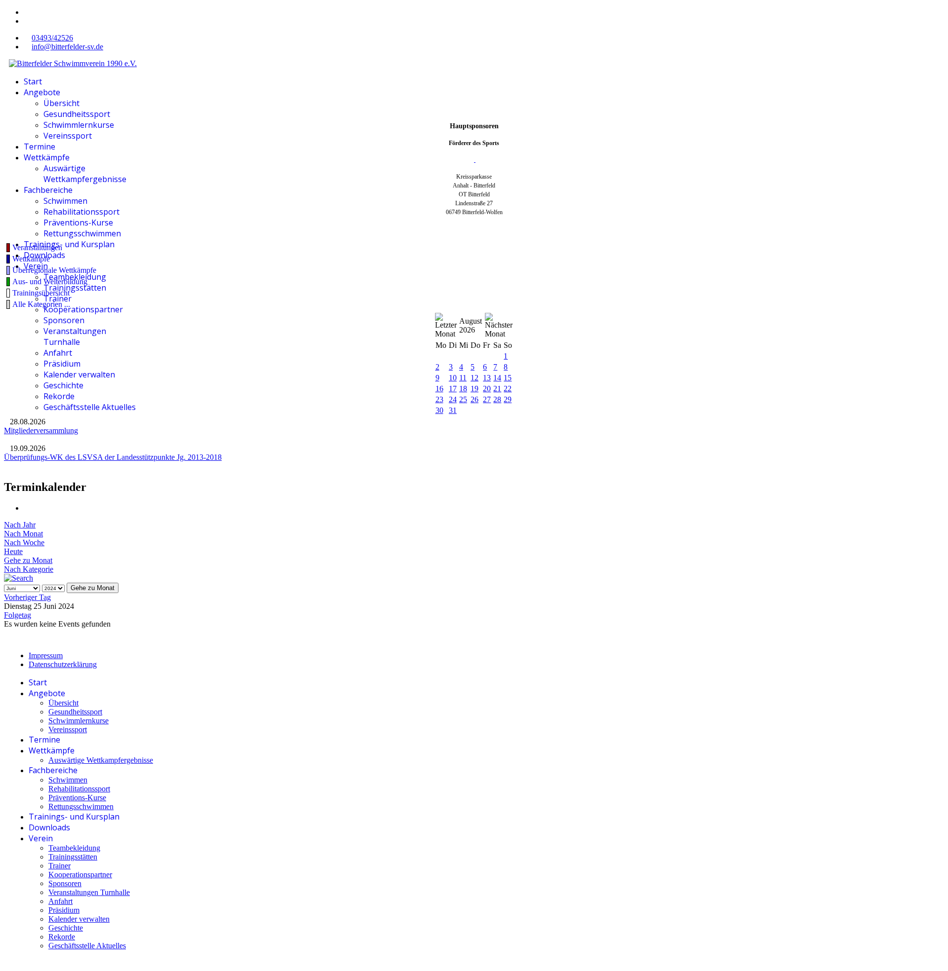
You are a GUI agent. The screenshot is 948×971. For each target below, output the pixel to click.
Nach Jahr (20, 525)
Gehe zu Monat (28, 560)
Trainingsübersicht (41, 293)
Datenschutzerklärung (63, 664)
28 (497, 399)
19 (474, 388)
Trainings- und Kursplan (69, 244)
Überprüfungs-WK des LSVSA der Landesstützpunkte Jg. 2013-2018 (113, 457)
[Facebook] (27, 12)
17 (453, 388)
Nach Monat (23, 533)
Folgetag (17, 615)
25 (463, 399)
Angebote (42, 92)
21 (497, 388)
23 (439, 399)
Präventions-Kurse (78, 222)
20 (487, 388)
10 (453, 377)
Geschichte (63, 385)
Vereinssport (67, 135)
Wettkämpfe (47, 157)
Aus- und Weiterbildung (49, 281)
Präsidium (61, 363)
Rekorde (59, 396)
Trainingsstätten (74, 287)
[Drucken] (27, 508)
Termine (39, 146)
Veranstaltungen (37, 247)
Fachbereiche (48, 190)
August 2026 (470, 325)
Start (33, 81)
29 (508, 399)
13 (487, 377)
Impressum (46, 655)
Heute (13, 551)
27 (487, 399)
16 (439, 388)
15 (508, 377)
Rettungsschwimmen (82, 233)
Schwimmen (65, 200)
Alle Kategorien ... (41, 304)
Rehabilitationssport (81, 211)
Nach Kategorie (28, 569)
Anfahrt (57, 352)
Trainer (57, 298)
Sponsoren (63, 320)
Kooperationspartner (83, 309)
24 (453, 399)
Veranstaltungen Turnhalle (74, 336)
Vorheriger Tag (27, 597)
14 (497, 377)
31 (453, 410)
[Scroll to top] (7, 962)
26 (474, 399)
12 (474, 377)
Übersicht (61, 103)
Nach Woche (24, 542)
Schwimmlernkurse (78, 124)
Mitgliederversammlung (41, 430)
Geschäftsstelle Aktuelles (89, 407)
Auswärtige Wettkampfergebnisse (84, 174)
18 (463, 388)
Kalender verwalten (79, 374)
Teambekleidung (74, 276)
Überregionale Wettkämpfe (54, 270)
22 (508, 388)
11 (463, 377)
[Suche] (18, 578)
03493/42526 (52, 38)
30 (439, 410)
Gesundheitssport (76, 114)
